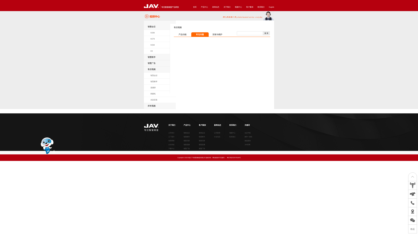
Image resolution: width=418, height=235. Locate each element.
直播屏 (153, 88)
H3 (151, 51)
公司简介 (171, 133)
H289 (152, 33)
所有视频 (152, 106)
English (271, 7)
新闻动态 (215, 7)
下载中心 (171, 148)
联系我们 (261, 7)
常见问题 (200, 34)
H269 (152, 45)
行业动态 (217, 137)
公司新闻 (217, 133)
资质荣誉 (171, 141)
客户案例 (249, 7)
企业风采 (171, 144)
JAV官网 (247, 144)
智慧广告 (152, 63)
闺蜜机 (153, 94)
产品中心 (204, 7)
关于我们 (227, 7)
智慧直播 (187, 144)
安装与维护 (217, 34)
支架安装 (153, 100)
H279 (152, 39)
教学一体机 (248, 137)
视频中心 (238, 7)
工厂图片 (171, 137)
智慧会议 (152, 27)
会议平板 (248, 133)
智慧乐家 (187, 141)
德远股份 (248, 141)
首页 (195, 7)
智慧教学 (152, 57)
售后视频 (152, 69)
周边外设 (187, 152)
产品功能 (182, 34)
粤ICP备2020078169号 (234, 157)
